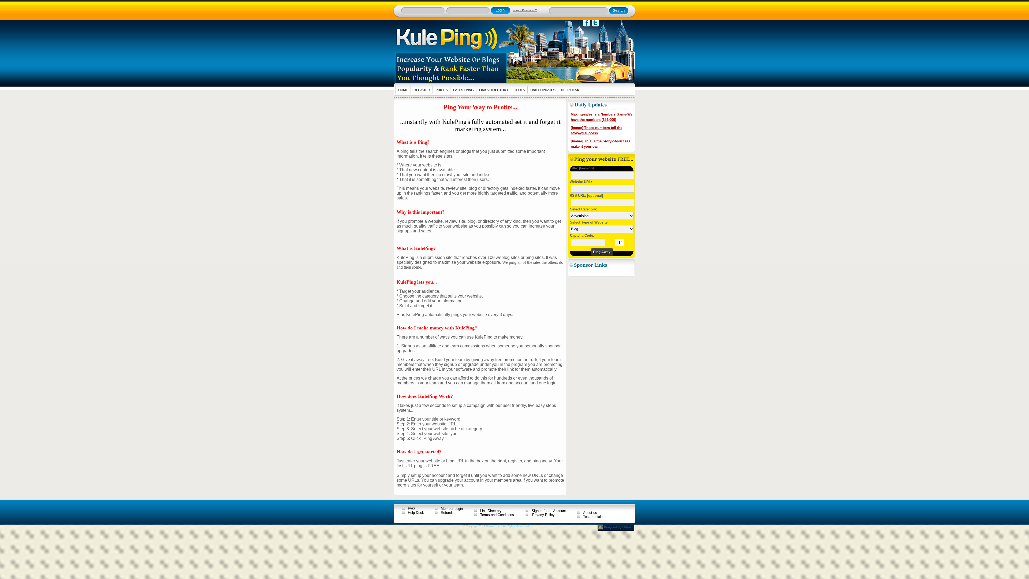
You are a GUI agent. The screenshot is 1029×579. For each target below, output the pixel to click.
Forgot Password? (525, 10)
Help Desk (416, 513)
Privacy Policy (543, 515)
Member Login (452, 509)
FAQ (411, 509)
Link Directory (491, 511)
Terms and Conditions (497, 515)
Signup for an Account (549, 511)
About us (590, 513)
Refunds (447, 513)
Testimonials (593, 517)
